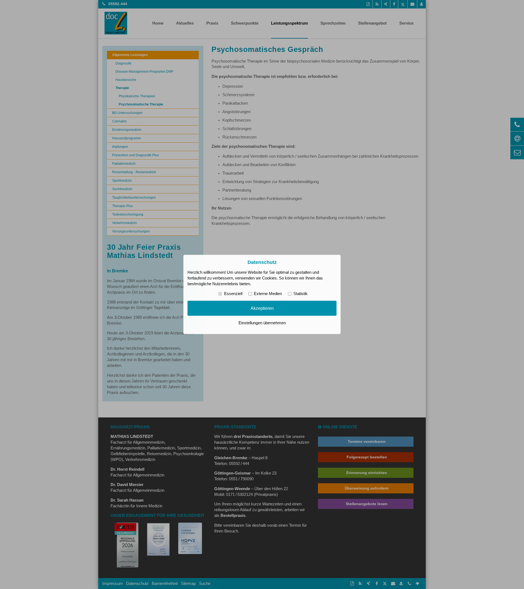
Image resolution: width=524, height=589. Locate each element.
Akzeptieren (262, 308)
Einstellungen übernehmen (262, 323)
